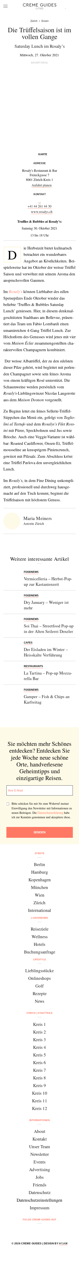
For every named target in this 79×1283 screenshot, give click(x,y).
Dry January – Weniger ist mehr (46, 605)
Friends (39, 1185)
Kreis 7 (39, 1070)
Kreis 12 (39, 1108)
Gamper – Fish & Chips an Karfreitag (47, 699)
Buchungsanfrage (39, 952)
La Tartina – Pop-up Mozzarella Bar (48, 675)
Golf (39, 986)
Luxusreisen (39, 918)
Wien (39, 895)
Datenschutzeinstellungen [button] (39, 1200)
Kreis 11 (39, 1101)
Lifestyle (39, 959)
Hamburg (39, 872)
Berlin (39, 864)
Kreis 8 (39, 1078)
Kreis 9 (39, 1085)
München (39, 887)
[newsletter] (56, 1231)
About (39, 1131)
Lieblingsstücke (39, 970)
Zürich (39, 903)
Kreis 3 (39, 1039)
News (39, 1001)
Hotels (39, 944)
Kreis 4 (39, 1047)
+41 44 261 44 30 (39, 206)
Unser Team (39, 1146)
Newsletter (39, 1154)
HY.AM (63, 1243)
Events (39, 1162)
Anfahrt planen (42, 185)
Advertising (39, 1169)
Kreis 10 (39, 1093)
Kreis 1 (39, 1024)
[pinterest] (45, 1231)
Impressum (39, 1208)
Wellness (40, 936)
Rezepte (40, 993)
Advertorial (39, 62)
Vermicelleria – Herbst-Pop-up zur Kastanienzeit (48, 581)
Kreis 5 (39, 1055)
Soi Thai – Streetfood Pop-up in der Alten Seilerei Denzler (49, 628)
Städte (39, 853)
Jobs (40, 1177)
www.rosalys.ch (41, 211)
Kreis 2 (39, 1032)
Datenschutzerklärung (50, 813)
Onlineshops (39, 978)
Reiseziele (39, 929)
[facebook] (23, 1231)
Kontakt (39, 1139)
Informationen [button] (39, 1120)
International (39, 910)
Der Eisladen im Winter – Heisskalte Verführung (46, 652)
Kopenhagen (39, 880)
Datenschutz (40, 1192)
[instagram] (34, 1231)
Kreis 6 (39, 1062)
